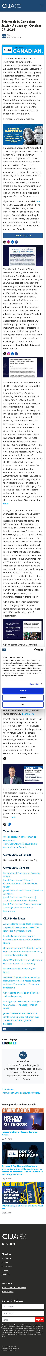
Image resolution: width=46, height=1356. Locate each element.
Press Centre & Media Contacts (14, 1288)
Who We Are (6, 1258)
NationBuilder (14, 1348)
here (38, 201)
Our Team (5, 1262)
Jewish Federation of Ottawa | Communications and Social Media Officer (20, 883)
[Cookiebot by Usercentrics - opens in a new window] (34, 649)
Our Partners (7, 1266)
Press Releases (7, 1292)
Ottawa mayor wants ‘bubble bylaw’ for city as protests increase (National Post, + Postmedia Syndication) (22, 951)
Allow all (23, 691)
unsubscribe (33, 1334)
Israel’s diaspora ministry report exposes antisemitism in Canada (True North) (22, 939)
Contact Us (6, 1274)
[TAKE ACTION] (23, 235)
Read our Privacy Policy (9, 1350)
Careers (5, 1270)
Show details (34, 684)
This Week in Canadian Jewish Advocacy (21, 1092)
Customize (22, 697)
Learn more (28, 713)
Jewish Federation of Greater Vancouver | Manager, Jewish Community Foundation (22, 907)
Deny (23, 704)
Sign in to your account (9, 1346)
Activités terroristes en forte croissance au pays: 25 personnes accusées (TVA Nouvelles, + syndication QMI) (22, 927)
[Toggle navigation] (41, 5)
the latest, (9, 1089)
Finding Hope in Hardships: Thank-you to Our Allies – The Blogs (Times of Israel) (22, 1005)
